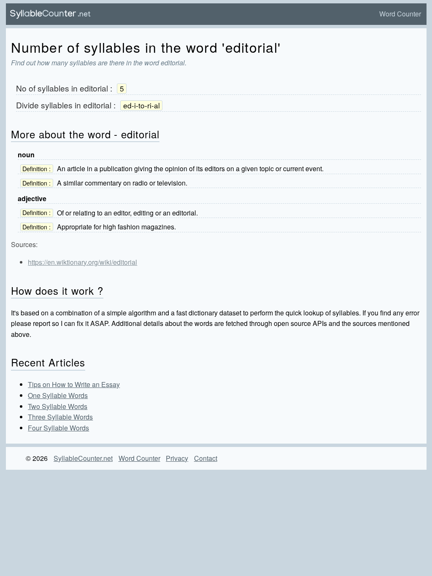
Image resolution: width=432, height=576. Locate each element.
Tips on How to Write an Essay (74, 384)
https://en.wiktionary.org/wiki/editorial (82, 262)
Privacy (177, 458)
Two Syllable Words (57, 406)
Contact (205, 458)
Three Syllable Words (60, 417)
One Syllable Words (58, 395)
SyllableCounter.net (83, 458)
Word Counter (400, 14)
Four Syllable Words (58, 428)
